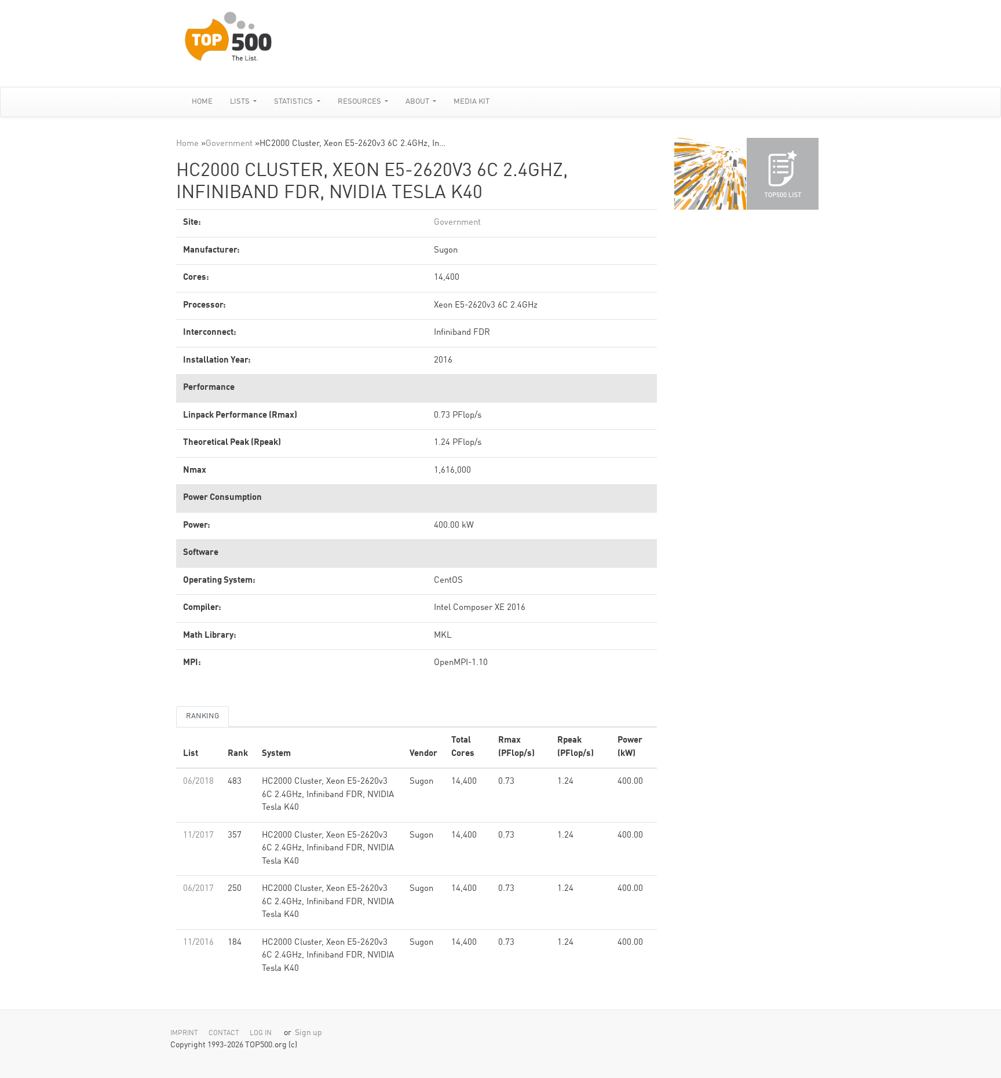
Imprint (184, 1033)
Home (202, 101)
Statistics (294, 101)
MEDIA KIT (471, 101)
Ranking (202, 716)
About (418, 101)
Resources (360, 101)
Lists (240, 101)
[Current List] (783, 174)
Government (229, 144)
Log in (261, 1033)
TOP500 (710, 174)
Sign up (308, 1033)
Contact (224, 1033)
